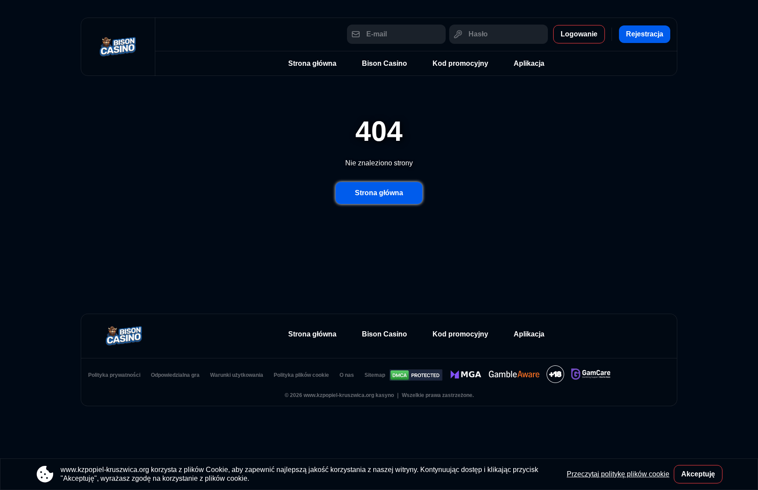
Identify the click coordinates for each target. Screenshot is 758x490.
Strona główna (312, 63)
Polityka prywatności (114, 375)
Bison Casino (384, 63)
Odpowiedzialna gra (175, 375)
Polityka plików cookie (301, 375)
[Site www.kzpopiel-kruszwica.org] (118, 47)
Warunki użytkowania (236, 375)
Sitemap (375, 375)
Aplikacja (529, 63)
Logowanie (579, 34)
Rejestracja (644, 34)
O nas (347, 375)
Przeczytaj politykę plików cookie (618, 474)
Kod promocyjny (460, 63)
